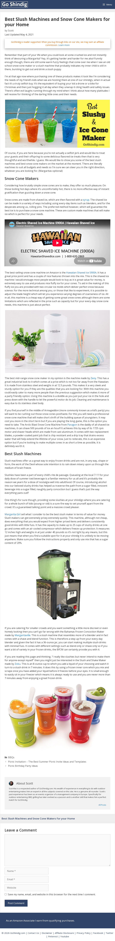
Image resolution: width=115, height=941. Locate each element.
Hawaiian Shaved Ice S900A (81, 272)
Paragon (72, 424)
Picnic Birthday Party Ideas (23, 765)
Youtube (64, 936)
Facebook (98, 932)
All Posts (102, 804)
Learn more (64, 45)
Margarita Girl (13, 514)
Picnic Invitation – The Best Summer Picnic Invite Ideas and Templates (47, 761)
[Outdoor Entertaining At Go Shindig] (15, 4)
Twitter (109, 932)
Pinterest (53, 936)
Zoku (18, 663)
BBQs (11, 757)
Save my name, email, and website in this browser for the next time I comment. (52, 894)
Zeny (93, 378)
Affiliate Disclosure (64, 932)
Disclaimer (47, 932)
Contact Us (33, 932)
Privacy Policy (84, 932)
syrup (86, 199)
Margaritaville (22, 635)
